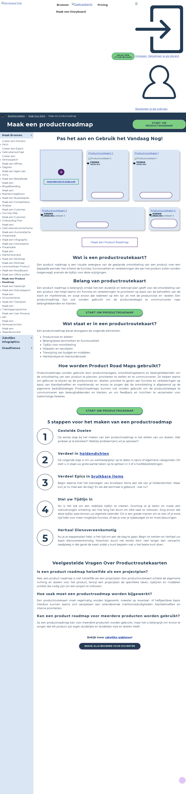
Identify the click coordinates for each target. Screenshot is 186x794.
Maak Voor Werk (36, 116)
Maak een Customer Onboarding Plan (14, 219)
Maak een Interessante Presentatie (15, 245)
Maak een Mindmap (13, 259)
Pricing (103, 5)
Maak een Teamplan (14, 302)
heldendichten (94, 453)
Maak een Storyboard (71, 11)
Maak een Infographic (14, 239)
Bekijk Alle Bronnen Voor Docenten (110, 646)
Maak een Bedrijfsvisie (14, 178)
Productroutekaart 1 (147, 153)
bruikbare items (107, 476)
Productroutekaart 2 (100, 153)
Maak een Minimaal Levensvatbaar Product (16, 265)
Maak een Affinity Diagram (12, 165)
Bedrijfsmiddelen (16, 116)
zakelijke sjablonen (118, 637)
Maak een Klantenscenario (11, 253)
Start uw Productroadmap (159, 124)
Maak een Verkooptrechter (12, 323)
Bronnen (63, 5)
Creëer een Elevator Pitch (14, 143)
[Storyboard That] (11, 3)
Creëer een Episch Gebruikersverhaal (13, 150)
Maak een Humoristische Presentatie (16, 234)
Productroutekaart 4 (163, 210)
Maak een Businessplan (15, 198)
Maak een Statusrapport (16, 290)
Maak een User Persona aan (16, 315)
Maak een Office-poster (16, 274)
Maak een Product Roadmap (13, 280)
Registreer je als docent (163, 56)
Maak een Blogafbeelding (11, 185)
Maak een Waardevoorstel (11, 330)
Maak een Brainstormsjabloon (13, 192)
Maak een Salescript (13, 286)
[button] (83, 5)
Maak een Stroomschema (11, 296)
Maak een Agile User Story (14, 173)
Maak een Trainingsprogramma (14, 308)
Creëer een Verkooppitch (10, 158)
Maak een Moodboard (15, 270)
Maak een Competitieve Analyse (16, 204)
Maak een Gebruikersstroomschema (17, 226)
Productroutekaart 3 (54, 210)
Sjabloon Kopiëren (107, 158)
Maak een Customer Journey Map (14, 211)
